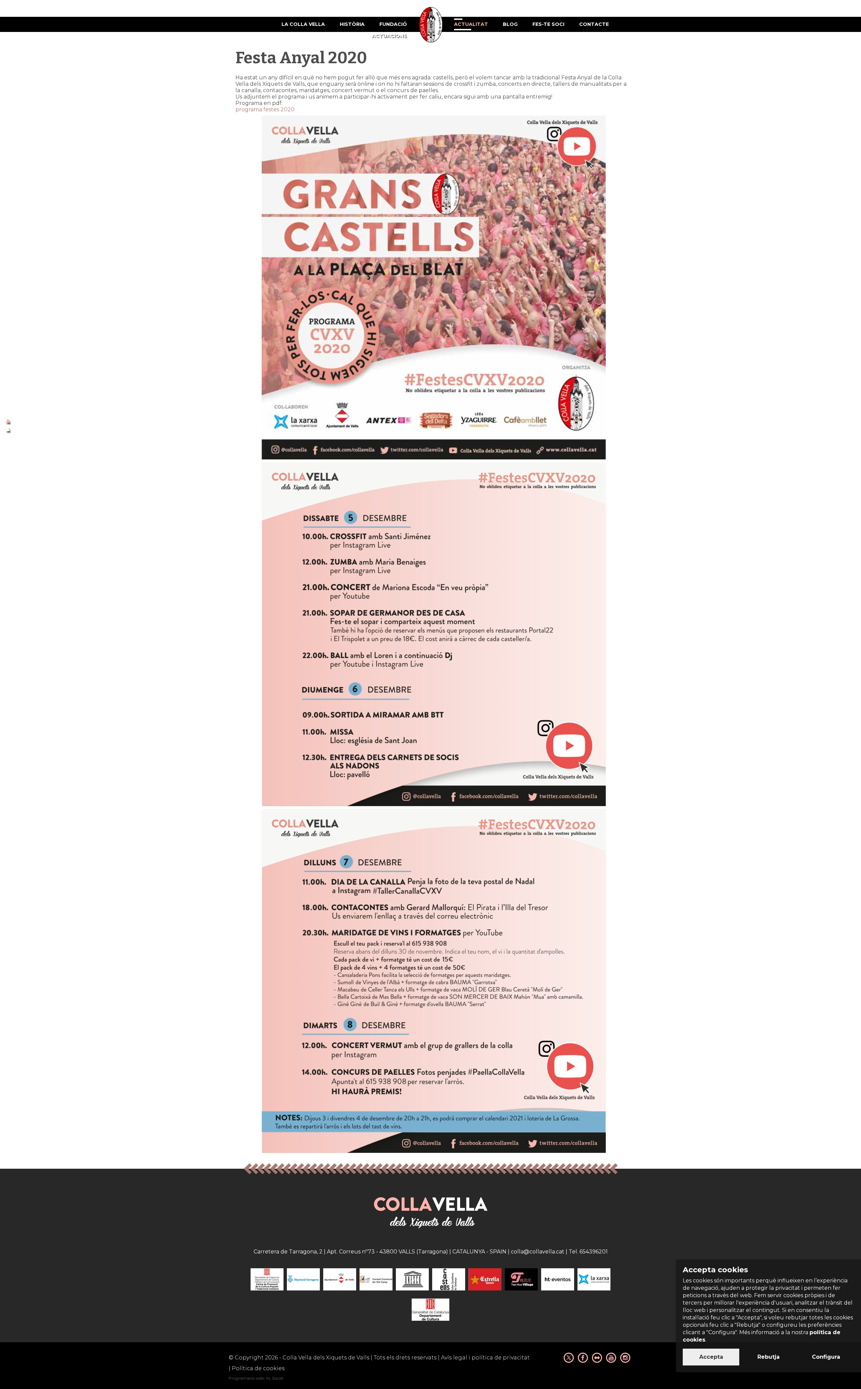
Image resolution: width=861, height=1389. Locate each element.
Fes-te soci (548, 24)
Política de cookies (258, 1368)
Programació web (246, 1378)
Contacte (594, 24)
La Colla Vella (303, 24)
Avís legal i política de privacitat (485, 1357)
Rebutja (768, 1357)
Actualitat (471, 24)
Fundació (393, 24)
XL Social (274, 1378)
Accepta (711, 1357)
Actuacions (389, 36)
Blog (510, 24)
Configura (826, 1357)
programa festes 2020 (265, 109)
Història (352, 24)
